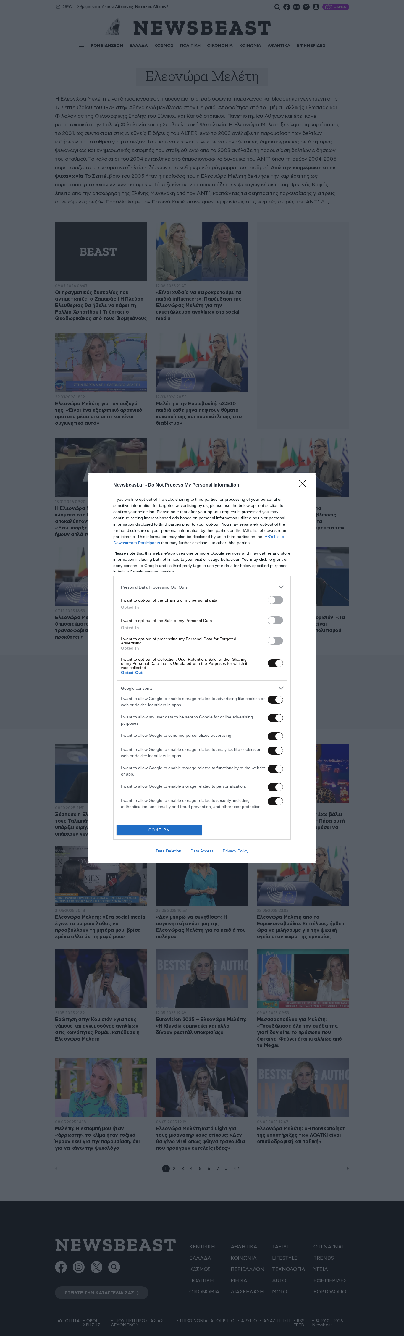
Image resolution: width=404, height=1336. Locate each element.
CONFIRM (159, 830)
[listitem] (202, 587)
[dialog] (202, 668)
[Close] (304, 485)
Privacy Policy (235, 851)
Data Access (202, 851)
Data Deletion (168, 851)
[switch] (275, 600)
